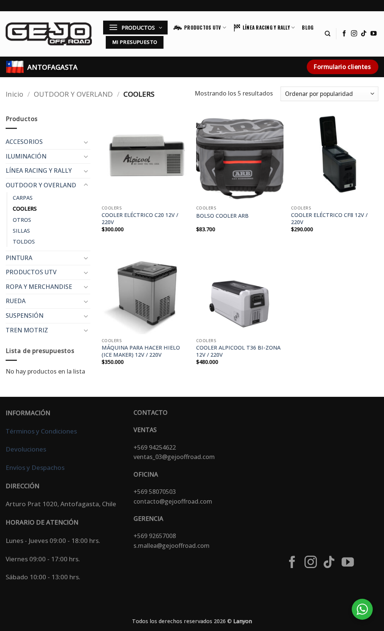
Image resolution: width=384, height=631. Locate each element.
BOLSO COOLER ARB (222, 215)
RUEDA (16, 301)
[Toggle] (85, 142)
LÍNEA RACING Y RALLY (266, 27)
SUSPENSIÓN (25, 315)
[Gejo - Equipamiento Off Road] (49, 33)
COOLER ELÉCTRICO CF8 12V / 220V (329, 219)
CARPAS (23, 197)
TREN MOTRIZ (27, 330)
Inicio (14, 94)
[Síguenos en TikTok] (364, 33)
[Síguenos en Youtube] (373, 33)
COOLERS (25, 208)
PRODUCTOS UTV (202, 27)
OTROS (22, 219)
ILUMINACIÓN (26, 156)
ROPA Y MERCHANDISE (39, 287)
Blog (308, 27)
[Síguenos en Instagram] (354, 33)
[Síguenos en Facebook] (344, 33)
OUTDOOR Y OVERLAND (73, 94)
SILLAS (21, 230)
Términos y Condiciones (41, 431)
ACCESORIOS (24, 142)
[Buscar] (327, 34)
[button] (135, 27)
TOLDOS (24, 241)
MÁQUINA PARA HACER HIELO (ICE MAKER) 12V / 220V (141, 351)
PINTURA (19, 258)
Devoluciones (26, 449)
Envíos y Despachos (35, 467)
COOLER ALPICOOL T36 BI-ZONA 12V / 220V (238, 351)
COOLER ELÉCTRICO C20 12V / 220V (140, 219)
